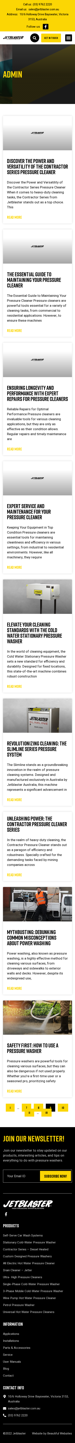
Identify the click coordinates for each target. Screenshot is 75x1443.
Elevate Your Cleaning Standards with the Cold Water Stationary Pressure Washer (34, 632)
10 (64, 1107)
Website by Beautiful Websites (52, 1433)
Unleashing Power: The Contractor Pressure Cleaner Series (37, 824)
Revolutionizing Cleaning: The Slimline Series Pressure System (37, 749)
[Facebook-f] (45, 26)
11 (31, 1112)
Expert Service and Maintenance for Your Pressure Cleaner (29, 511)
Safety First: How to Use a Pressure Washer (32, 1048)
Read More (14, 217)
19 (48, 1112)
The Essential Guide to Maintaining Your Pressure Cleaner (34, 280)
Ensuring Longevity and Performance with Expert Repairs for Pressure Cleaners (37, 393)
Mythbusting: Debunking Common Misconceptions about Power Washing (31, 937)
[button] (68, 37)
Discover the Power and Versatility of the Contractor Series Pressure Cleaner (37, 166)
